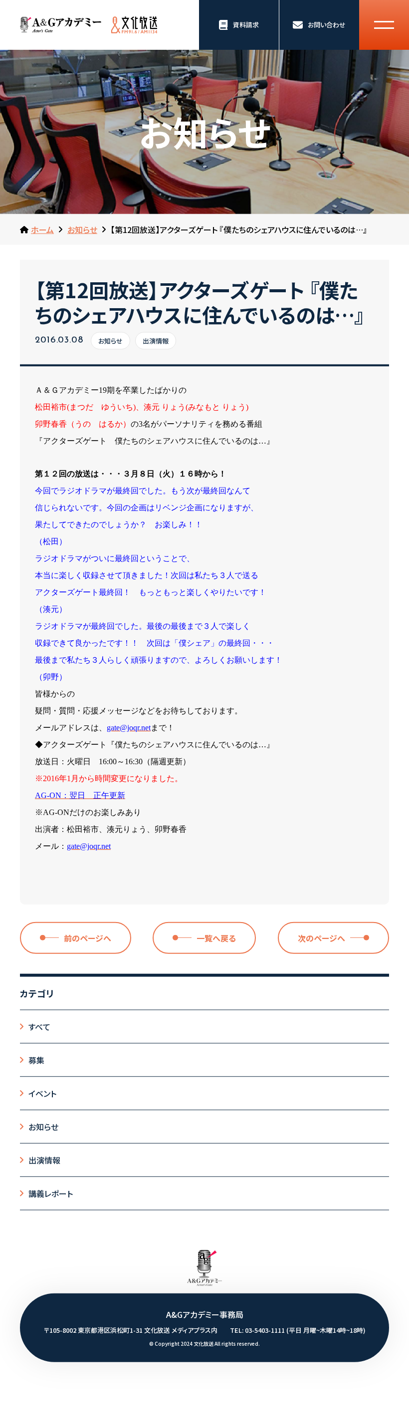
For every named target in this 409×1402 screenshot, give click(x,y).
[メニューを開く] (384, 25)
